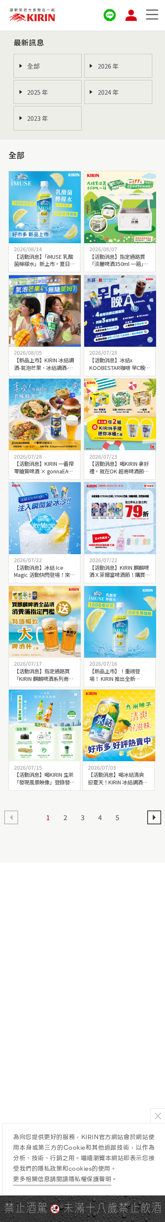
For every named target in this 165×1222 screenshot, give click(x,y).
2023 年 (37, 118)
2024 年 (108, 92)
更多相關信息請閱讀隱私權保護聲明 (62, 1179)
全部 (33, 65)
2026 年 (108, 65)
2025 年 (37, 92)
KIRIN (32, 15)
